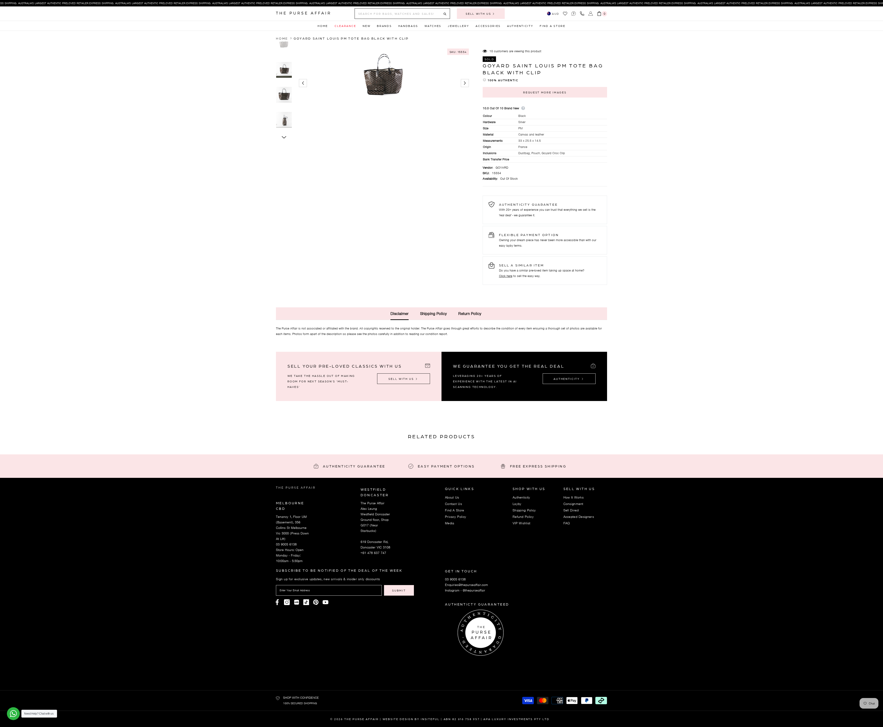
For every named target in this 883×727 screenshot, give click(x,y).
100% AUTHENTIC (503, 80)
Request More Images (544, 92)
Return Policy (469, 313)
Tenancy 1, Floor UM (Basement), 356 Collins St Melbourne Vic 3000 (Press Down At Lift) (292, 528)
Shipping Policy (433, 313)
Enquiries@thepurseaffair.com (466, 585)
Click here (505, 276)
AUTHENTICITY (567, 378)
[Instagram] (287, 602)
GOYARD (502, 168)
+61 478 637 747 (373, 553)
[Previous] (303, 83)
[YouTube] (325, 602)
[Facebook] (277, 602)
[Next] (465, 83)
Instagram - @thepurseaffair (465, 590)
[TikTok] (306, 602)
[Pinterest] (296, 602)
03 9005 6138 (286, 544)
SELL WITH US (479, 13)
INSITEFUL (430, 719)
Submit (399, 590)
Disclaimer (399, 313)
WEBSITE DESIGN (398, 719)
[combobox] (398, 13)
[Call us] (583, 14)
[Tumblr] (316, 602)
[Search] (402, 13)
